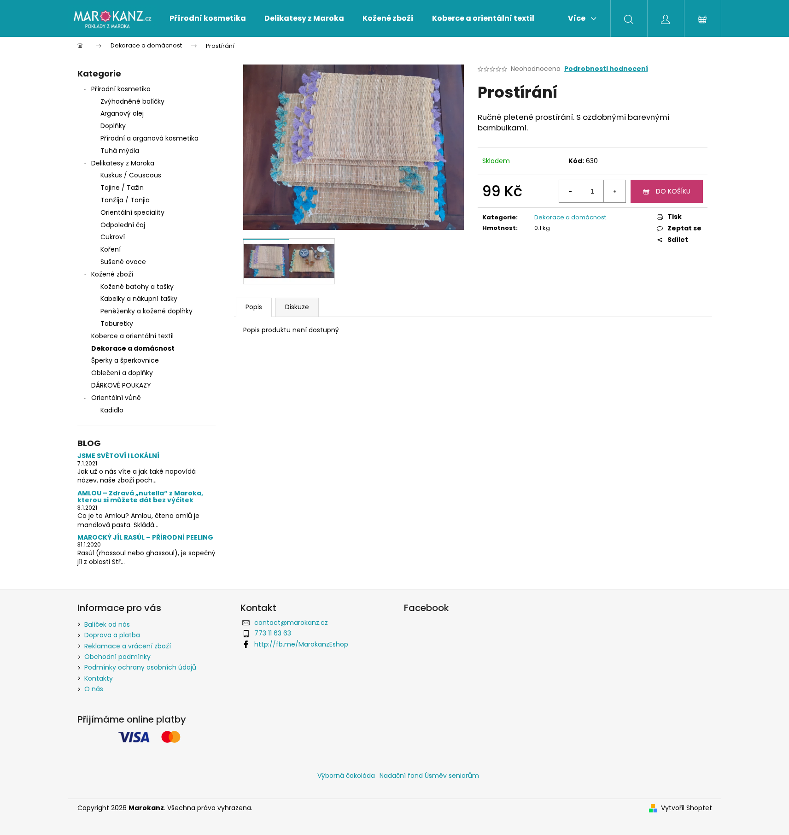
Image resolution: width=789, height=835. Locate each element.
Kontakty (98, 678)
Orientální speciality (132, 212)
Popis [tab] (253, 307)
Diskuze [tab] (297, 307)
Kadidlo (111, 410)
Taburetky (116, 323)
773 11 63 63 (272, 633)
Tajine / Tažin (122, 187)
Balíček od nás (107, 624)
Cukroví (112, 236)
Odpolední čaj (122, 224)
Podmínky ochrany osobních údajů (140, 667)
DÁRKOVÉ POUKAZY (121, 385)
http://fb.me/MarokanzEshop (301, 644)
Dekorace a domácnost (133, 348)
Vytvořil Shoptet (686, 808)
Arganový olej (122, 113)
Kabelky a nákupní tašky (138, 298)
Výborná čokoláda (346, 775)
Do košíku (673, 191)
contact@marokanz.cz (291, 622)
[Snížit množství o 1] (570, 191)
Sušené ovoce (123, 261)
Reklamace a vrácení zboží (127, 646)
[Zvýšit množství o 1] (614, 191)
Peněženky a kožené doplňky (146, 311)
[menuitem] (207, 18)
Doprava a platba (112, 635)
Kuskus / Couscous (130, 175)
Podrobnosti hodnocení (606, 69)
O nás (93, 689)
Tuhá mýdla (119, 150)
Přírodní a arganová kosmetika (149, 138)
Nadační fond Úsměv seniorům (429, 775)
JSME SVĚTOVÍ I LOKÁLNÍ (118, 456)
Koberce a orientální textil (132, 336)
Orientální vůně (116, 397)
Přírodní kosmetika (121, 89)
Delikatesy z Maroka (122, 163)
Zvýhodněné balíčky (132, 101)
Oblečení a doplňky (122, 372)
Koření (110, 249)
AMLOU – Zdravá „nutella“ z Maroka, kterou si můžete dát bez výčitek (140, 497)
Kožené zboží (112, 274)
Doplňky (113, 125)
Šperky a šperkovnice (125, 360)
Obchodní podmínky (117, 656)
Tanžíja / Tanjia (125, 200)
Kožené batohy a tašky (137, 286)
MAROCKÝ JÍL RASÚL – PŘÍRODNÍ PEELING (145, 537)
